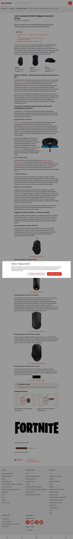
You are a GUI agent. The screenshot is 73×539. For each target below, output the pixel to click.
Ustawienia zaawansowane (36, 274)
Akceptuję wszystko (54, 274)
